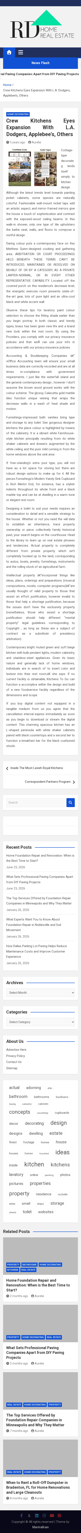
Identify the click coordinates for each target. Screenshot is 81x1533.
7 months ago (19, 1431)
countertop (42, 1112)
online (34, 1175)
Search (70, 802)
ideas (62, 1152)
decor (13, 1123)
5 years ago (17, 142)
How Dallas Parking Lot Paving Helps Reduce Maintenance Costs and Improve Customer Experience (36, 951)
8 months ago (19, 1498)
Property (13, 1264)
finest (13, 1142)
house (61, 1142)
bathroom (18, 1096)
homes (45, 1142)
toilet (27, 1211)
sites (12, 1203)
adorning (33, 1087)
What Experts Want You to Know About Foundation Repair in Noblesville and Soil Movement (33, 925)
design (58, 1123)
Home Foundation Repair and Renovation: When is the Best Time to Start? (38, 1285)
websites (46, 1212)
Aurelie (36, 142)
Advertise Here (16, 1050)
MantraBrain (40, 1527)
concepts (19, 1112)
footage (28, 1142)
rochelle (63, 1194)
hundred (44, 1153)
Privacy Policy (15, 1056)
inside (13, 1165)
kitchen (34, 1164)
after (50, 1088)
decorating (34, 1123)
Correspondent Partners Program (48, 782)
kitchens (60, 1165)
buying (12, 1104)
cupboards (62, 1112)
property (19, 1193)
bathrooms (41, 1097)
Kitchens (12, 1270)
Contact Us (14, 1062)
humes (29, 1153)
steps (40, 1203)
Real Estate (28, 1270)
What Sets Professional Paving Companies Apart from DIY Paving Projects (35, 1353)
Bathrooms (29, 1264)
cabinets (43, 1104)
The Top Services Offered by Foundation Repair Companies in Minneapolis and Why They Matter (35, 1420)
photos (65, 1175)
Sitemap (11, 1068)
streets (12, 1212)
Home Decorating (18, 114)
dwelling (36, 1133)
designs (15, 1133)
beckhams (62, 1097)
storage (57, 1203)
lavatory (16, 1174)
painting (49, 1175)
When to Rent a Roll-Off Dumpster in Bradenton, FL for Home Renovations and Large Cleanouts (38, 1487)
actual (14, 1087)
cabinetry (27, 1104)
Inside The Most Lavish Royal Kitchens (36, 768)
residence (43, 1194)
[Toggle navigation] (20, 52)
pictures (16, 1183)
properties (40, 1183)
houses (13, 1153)
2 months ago (19, 1296)
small (26, 1203)
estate (56, 1133)
